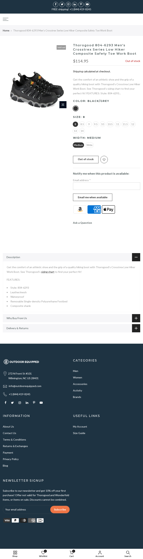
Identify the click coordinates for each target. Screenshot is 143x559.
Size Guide (79, 433)
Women (77, 377)
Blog (5, 465)
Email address (82, 180)
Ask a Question (82, 222)
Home (6, 30)
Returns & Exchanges (15, 446)
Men (75, 370)
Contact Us (9, 433)
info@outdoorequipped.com (25, 386)
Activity (77, 390)
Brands (77, 397)
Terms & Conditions (14, 439)
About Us (8, 426)
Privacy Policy (11, 459)
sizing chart (47, 271)
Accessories (80, 383)
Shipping (78, 71)
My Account (80, 426)
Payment (8, 452)
